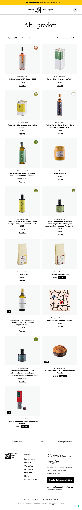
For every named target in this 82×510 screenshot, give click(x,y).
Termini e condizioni (24, 504)
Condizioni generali (39, 504)
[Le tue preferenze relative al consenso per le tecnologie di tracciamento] (78, 506)
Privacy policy (52, 504)
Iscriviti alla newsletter (60, 480)
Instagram (69, 487)
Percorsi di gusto (16, 442)
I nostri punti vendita (65, 442)
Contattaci (29, 466)
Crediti (61, 504)
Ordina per (65, 38)
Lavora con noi (30, 479)
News (41, 442)
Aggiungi (22, 85)
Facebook (59, 487)
